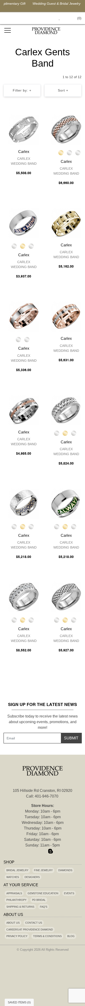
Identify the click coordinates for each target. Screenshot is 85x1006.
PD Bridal (39, 899)
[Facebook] (34, 851)
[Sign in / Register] (65, 18)
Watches (12, 877)
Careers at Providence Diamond (29, 929)
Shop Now (76, 3)
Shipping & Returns (20, 906)
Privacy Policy (16, 936)
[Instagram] (42, 851)
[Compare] (36, 118)
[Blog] (50, 851)
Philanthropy (16, 899)
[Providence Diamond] (46, 30)
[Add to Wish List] (27, 118)
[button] (49, 18)
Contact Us (33, 922)
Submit (71, 738)
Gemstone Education (43, 893)
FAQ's (43, 906)
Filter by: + (22, 90)
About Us (13, 922)
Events (69, 893)
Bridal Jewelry (17, 870)
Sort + (63, 90)
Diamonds (65, 870)
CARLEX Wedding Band (24, 161)
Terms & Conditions (47, 936)
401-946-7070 (46, 796)
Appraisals (14, 893)
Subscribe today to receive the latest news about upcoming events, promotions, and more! (42, 721)
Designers (32, 877)
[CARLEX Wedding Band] (24, 129)
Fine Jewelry (43, 870)
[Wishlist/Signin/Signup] (57, 18)
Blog (71, 936)
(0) (79, 18)
